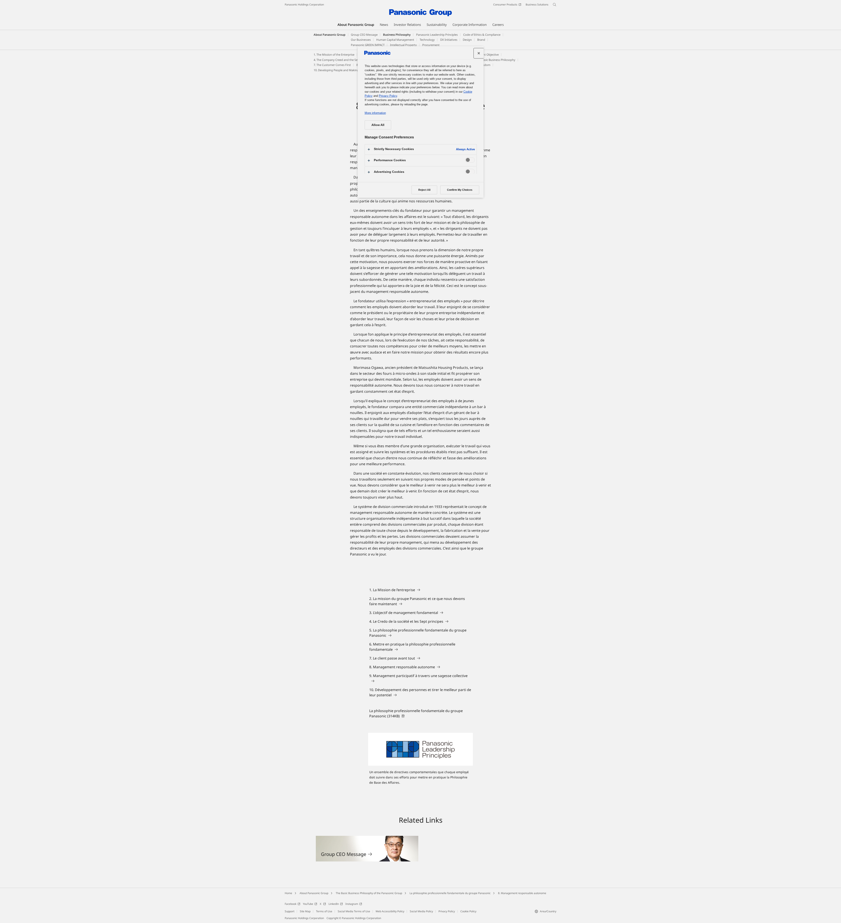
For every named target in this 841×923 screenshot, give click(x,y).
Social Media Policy (421, 911)
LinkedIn (334, 904)
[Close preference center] (479, 53)
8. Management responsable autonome (522, 893)
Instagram (351, 904)
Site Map (305, 911)
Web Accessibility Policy (390, 911)
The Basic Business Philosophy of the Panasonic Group (369, 893)
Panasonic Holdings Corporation (304, 4)
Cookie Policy (468, 911)
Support (289, 911)
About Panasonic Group (329, 35)
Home (288, 893)
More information (375, 113)
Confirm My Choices (459, 189)
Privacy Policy (446, 911)
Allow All (377, 125)
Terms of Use (324, 911)
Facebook (290, 904)
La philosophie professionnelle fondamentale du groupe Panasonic (450, 893)
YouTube (308, 904)
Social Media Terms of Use (354, 911)
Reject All (424, 189)
